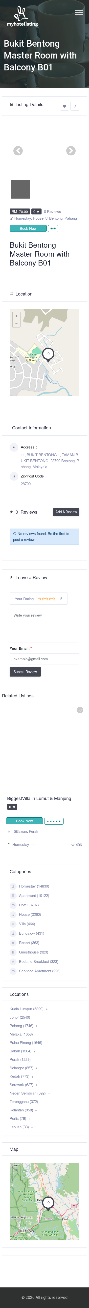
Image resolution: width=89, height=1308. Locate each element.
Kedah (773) (19, 1076)
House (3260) (30, 914)
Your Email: (21, 648)
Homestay (22, 218)
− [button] (16, 323)
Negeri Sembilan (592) (28, 1093)
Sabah (43, 837)
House (38, 218)
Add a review (66, 512)
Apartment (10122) (34, 895)
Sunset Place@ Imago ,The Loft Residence (38, 801)
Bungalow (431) (31, 933)
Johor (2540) (20, 1017)
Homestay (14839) (34, 886)
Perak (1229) (20, 1059)
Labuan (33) (19, 1126)
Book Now (28, 228)
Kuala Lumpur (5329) (27, 1008)
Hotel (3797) (29, 904)
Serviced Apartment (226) (40, 970)
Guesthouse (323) (33, 951)
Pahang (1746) (21, 1025)
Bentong (56, 218)
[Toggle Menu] (79, 12)
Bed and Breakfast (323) (38, 961)
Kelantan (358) (21, 1109)
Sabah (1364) (20, 1050)
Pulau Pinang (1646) (26, 1042)
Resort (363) (29, 942)
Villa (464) (27, 923)
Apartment (21, 850)
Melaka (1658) (21, 1034)
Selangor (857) (21, 1067)
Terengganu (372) (24, 1101)
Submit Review (25, 671)
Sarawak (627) (21, 1084)
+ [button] (16, 316)
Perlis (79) (18, 1118)
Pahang (71, 218)
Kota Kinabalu (25, 837)
